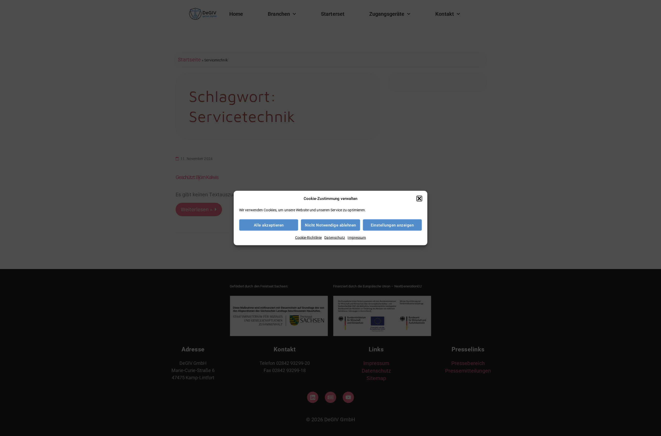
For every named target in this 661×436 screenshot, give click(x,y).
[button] (419, 198)
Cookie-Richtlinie (308, 238)
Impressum (357, 238)
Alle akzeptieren (269, 225)
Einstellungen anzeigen (392, 225)
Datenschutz (334, 238)
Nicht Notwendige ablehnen (330, 225)
